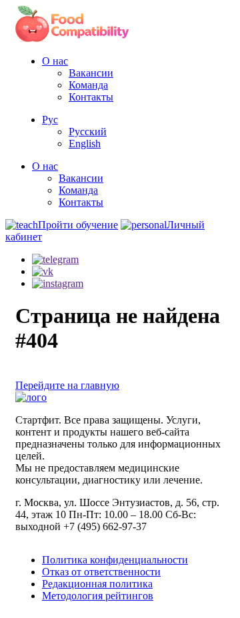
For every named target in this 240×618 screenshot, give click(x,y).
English (85, 143)
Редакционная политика (97, 583)
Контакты (91, 97)
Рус (50, 119)
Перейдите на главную (67, 385)
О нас (55, 61)
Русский (88, 131)
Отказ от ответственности (101, 571)
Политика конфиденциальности (115, 559)
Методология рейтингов (97, 595)
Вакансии (91, 73)
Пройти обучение (78, 224)
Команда (88, 85)
